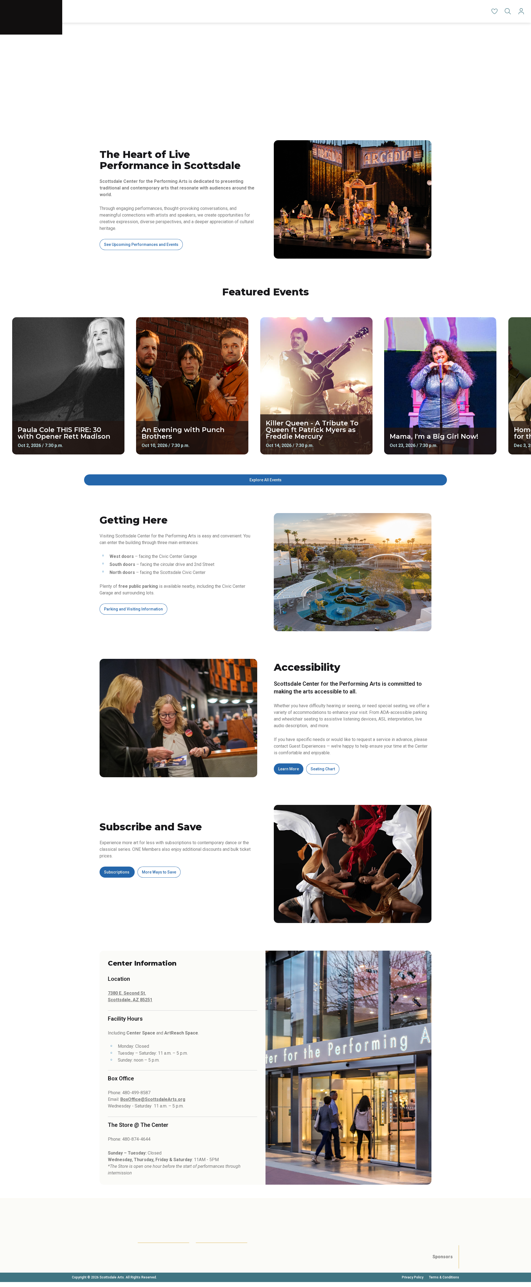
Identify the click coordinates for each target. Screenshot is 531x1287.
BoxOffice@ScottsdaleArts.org (152, 1099)
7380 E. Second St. (127, 993)
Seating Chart (323, 769)
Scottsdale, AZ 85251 (130, 999)
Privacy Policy (412, 1277)
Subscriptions (117, 872)
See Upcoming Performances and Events (141, 244)
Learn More (288, 769)
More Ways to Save (159, 872)
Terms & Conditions (444, 1277)
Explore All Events (265, 480)
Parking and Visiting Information (133, 609)
